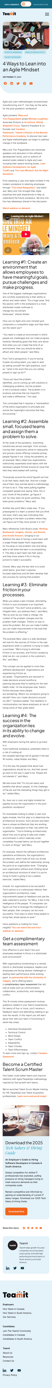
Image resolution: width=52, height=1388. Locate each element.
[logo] (9, 13)
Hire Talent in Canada (13, 1309)
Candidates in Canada (14, 1335)
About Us (7, 1352)
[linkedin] (4, 1370)
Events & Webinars (13, 52)
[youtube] (19, 1370)
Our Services (9, 1317)
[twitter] (11, 1370)
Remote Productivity (35, 52)
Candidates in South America (17, 1339)
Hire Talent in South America (17, 1313)
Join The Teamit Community (17, 1331)
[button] (47, 14)
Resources (8, 1356)
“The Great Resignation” (23, 187)
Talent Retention (12, 57)
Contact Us (8, 1360)
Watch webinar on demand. (17, 208)
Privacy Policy (10, 1375)
